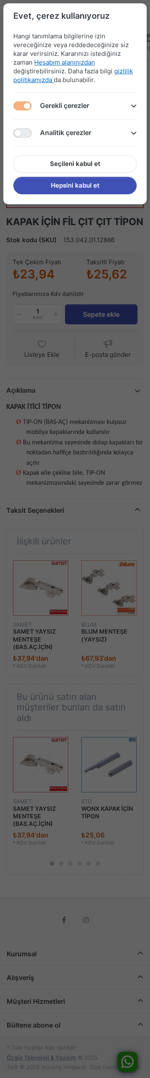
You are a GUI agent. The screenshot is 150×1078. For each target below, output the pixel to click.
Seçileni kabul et (75, 164)
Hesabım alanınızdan (64, 62)
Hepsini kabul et (75, 185)
